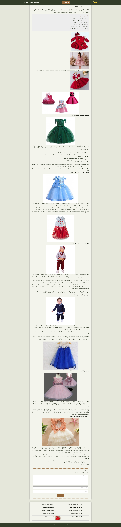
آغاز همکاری (66, 2)
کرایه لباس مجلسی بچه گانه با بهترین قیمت (79, 29)
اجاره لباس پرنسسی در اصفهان (48, 504)
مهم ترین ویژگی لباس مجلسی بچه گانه (80, 19)
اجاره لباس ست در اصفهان (48, 513)
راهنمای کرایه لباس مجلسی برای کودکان (80, 21)
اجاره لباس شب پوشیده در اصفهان (75, 510)
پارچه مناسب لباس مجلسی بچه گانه (80, 22)
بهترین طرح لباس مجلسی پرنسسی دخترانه (79, 27)
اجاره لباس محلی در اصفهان (48, 507)
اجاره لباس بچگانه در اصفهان (48, 517)
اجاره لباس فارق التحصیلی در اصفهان (75, 504)
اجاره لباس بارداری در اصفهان (76, 517)
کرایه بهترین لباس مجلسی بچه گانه (81, 25)
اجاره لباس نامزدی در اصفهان (76, 513)
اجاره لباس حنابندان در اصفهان (48, 510)
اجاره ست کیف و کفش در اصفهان (75, 507)
